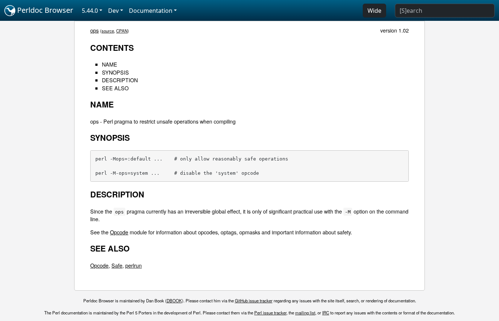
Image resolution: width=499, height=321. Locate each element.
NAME (109, 64)
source (108, 31)
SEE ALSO (115, 88)
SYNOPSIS (115, 72)
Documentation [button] (150, 11)
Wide (374, 11)
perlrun (133, 265)
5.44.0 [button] (90, 11)
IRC (325, 313)
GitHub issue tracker (254, 300)
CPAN (121, 31)
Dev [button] (113, 11)
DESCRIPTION (120, 80)
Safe (116, 265)
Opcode (119, 232)
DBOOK (174, 300)
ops (94, 30)
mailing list (305, 313)
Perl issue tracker (270, 313)
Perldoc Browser (44, 10)
